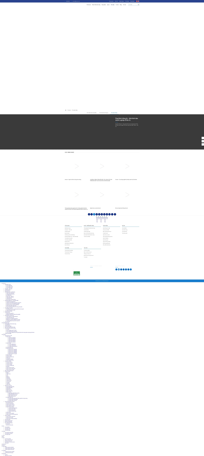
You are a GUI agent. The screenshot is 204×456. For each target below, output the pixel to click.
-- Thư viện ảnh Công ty (8, 433)
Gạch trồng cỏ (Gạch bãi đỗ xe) (11, 418)
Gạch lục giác (8, 343)
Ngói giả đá (8, 388)
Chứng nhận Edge (87, 231)
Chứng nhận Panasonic (10, 294)
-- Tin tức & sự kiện (7, 438)
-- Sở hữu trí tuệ (7, 312)
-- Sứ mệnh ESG (7, 324)
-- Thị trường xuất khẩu (8, 311)
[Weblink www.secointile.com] (99, 218)
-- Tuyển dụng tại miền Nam (9, 449)
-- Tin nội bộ (6, 443)
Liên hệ (116, 1)
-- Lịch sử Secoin (7, 321)
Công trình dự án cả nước (10, 310)
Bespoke (7, 366)
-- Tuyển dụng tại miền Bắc (9, 447)
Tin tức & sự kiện (87, 250)
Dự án (108, 4)
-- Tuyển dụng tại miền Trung (9, 448)
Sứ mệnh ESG (86, 229)
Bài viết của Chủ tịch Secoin (89, 255)
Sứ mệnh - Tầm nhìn (68, 229)
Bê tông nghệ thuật (106, 243)
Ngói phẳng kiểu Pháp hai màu (13, 393)
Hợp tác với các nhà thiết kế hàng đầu (13, 303)
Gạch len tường (9, 355)
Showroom (111, 1)
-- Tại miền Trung (7, 428)
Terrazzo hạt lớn (9, 364)
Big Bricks (8, 377)
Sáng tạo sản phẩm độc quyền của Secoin (13, 302)
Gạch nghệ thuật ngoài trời (107, 236)
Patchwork (8, 357)
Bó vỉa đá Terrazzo (9, 402)
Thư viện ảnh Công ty (103, 112)
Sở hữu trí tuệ (67, 241)
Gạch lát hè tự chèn (9, 417)
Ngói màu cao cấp (106, 234)
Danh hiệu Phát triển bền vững (89, 234)
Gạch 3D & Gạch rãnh (10, 356)
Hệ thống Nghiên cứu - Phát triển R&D (71, 236)
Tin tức (124, 4)
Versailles (8, 382)
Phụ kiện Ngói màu (9, 397)
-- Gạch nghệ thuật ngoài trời (9, 401)
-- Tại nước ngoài (7, 430)
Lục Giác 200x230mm (12, 344)
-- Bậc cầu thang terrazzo (8, 370)
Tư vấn (117, 4)
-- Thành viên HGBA (7, 333)
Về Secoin (89, 4)
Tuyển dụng (121, 1)
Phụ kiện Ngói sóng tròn (12, 400)
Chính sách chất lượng (10, 293)
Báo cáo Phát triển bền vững (89, 233)
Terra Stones (8, 381)
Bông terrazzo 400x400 (12, 351)
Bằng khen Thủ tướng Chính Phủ (12, 318)
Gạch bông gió (105, 239)
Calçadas (8, 383)
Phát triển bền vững (96, 4)
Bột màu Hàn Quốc (9, 424)
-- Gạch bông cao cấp (8, 335)
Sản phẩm (104, 4)
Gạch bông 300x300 (11, 338)
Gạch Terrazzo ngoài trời (10, 416)
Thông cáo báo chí (87, 253)
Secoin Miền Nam (9, 287)
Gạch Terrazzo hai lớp (10, 369)
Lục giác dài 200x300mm (12, 346)
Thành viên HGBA (87, 236)
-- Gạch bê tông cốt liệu (8, 420)
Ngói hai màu (8, 391)
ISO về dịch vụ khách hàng (11, 299)
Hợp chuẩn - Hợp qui (10, 296)
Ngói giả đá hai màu (12, 396)
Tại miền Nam (124, 231)
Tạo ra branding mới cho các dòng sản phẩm (14, 306)
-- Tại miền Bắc (7, 427)
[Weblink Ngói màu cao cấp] (97, 221)
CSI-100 (7, 329)
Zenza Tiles (8, 384)
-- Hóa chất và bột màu (8, 422)
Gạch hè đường (105, 238)
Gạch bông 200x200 (11, 337)
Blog (121, 4)
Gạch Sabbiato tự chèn (10, 405)
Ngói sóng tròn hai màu (12, 395)
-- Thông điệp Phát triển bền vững (10, 323)
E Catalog (127, 1)
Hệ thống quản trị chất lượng (70, 234)
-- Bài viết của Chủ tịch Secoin (9, 441)
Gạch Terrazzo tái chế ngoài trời (12, 414)
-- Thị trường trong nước (8, 307)
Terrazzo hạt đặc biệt (10, 365)
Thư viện (112, 4)
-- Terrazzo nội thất (7, 361)
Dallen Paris (8, 373)
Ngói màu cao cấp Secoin (95, 208)
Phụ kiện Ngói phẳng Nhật (13, 399)
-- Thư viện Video (7, 434)
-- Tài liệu (6, 454)
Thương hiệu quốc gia (10, 317)
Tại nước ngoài (124, 233)
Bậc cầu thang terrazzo (107, 231)
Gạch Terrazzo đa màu (10, 404)
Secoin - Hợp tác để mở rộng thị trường (73, 179)
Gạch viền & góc (9, 354)
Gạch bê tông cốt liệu (106, 241)
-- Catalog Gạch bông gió (8, 452)
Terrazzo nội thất (106, 229)
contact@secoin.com (76, 1)
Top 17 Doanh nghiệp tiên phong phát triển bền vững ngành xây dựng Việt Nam (20, 332)
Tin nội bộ (85, 257)
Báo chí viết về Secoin (87, 252)
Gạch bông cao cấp (106, 228)
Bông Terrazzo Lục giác (12, 353)
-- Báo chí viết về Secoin (8, 439)
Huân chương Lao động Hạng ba (12, 316)
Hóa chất (8, 423)
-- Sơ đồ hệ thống (7, 289)
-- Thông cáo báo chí (8, 440)
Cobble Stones (8, 380)
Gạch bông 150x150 (11, 340)
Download (132, 1)
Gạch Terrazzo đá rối (10, 406)
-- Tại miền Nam (7, 429)
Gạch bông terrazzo (9, 348)
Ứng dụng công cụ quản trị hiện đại (12, 304)
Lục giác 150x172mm (12, 345)
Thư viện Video (74, 110)
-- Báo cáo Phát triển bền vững (9, 327)
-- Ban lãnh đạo (7, 290)
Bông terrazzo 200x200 (12, 349)
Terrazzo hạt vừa (9, 363)
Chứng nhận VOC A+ (10, 297)
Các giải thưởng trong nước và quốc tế (13, 320)
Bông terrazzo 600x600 (12, 352)
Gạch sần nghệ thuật (10, 403)
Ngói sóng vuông (9, 390)
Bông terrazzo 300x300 (12, 350)
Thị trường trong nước (68, 238)
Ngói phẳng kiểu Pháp (10, 386)
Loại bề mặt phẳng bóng (12, 407)
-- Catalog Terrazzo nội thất (9, 451)
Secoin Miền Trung (9, 286)
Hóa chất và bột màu (106, 244)
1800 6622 (68, 1)
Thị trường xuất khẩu (68, 239)
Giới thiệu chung (67, 228)
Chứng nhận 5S (9, 298)
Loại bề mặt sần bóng (12, 411)
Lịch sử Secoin (67, 244)
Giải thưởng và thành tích (69, 243)
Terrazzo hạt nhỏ (9, 362)
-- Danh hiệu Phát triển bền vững (10, 328)
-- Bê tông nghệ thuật (8, 421)
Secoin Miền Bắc (9, 285)
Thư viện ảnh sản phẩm (91, 112)
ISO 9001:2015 (8, 295)
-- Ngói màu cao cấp (8, 385)
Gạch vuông (8, 336)
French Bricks (8, 379)
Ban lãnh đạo (67, 233)
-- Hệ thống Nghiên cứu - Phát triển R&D (11, 300)
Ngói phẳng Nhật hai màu (13, 394)
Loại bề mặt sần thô (11, 410)
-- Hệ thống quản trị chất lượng (9, 291)
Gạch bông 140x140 (11, 339)
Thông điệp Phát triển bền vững (89, 228)
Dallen (7, 372)
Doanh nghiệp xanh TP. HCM (11, 330)
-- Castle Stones (7, 371)
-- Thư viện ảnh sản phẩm (8, 432)
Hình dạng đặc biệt (9, 347)
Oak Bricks (8, 378)
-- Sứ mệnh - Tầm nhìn (8, 288)
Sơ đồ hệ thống (67, 231)
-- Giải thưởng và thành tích (9, 315)
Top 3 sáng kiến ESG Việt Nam (11, 331)
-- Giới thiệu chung (7, 284)
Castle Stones (105, 233)
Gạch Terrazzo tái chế (10, 367)
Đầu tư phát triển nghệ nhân (11, 305)
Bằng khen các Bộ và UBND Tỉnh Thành (13, 319)
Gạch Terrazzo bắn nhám (10, 368)
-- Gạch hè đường (7, 415)
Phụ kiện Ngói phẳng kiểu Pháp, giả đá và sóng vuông (17, 398)
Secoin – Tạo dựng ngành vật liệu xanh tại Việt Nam (126, 179)
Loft (7, 374)
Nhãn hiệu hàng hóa (9, 313)
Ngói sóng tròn (9, 389)
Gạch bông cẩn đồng (10, 360)
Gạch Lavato (8, 412)
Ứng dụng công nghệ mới (10, 301)
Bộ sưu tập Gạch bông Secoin (121, 208)
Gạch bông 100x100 (11, 341)
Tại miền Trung (124, 229)
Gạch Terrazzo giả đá (10, 413)
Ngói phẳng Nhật (9, 387)
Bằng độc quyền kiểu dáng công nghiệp (13, 314)
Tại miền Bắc (124, 228)
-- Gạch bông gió (7, 419)
